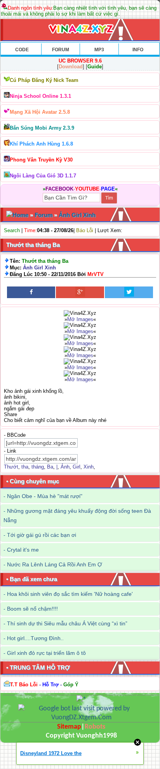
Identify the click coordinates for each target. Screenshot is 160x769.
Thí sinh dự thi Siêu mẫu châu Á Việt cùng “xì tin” (67, 623)
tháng (37, 467)
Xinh (88, 467)
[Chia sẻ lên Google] (80, 292)
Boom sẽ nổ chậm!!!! (32, 609)
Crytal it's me (23, 550)
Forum (43, 215)
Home (20, 215)
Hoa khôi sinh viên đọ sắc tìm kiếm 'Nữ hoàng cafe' (70, 594)
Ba (50, 467)
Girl (76, 467)
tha (24, 467)
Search (12, 230)
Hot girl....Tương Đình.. (35, 638)
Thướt (11, 467)
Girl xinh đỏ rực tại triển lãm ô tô (46, 653)
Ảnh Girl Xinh (77, 215)
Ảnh (65, 467)
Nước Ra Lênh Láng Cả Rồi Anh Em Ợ (54, 564)
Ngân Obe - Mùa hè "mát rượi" (44, 496)
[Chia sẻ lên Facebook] (31, 292)
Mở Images (80, 319)
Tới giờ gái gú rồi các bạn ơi (41, 535)
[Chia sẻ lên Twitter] (129, 292)
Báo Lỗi (84, 230)
